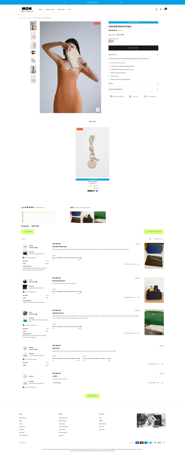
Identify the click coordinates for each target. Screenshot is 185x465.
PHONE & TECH (50, 9)
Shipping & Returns (119, 96)
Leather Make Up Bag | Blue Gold (36, 355)
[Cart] (165, 9)
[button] (115, 30)
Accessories (22, 426)
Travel (20, 424)
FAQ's (100, 418)
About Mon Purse (63, 418)
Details (110, 83)
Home (20, 17)
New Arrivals (22, 418)
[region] (88, 217)
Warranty (135, 96)
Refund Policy (102, 424)
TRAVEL (41, 9)
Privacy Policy (62, 429)
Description (112, 54)
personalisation (126, 79)
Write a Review (156, 232)
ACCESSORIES (61, 9)
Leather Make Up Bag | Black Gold (36, 288)
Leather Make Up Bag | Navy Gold (36, 253)
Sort (150, 238)
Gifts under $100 (27, 17)
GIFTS (69, 9)
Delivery (101, 421)
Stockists (61, 435)
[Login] (160, 9)
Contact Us (101, 429)
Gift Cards (21, 432)
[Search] (156, 9)
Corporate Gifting (63, 426)
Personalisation (62, 421)
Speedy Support (152, 96)
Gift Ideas (21, 429)
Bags (20, 421)
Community (62, 424)
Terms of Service (23, 435)
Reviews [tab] (25, 226)
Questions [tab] (35, 226)
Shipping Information (115, 89)
